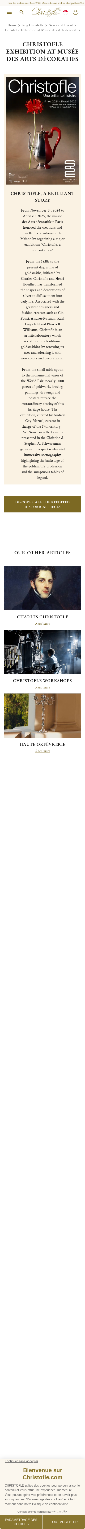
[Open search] (21, 12)
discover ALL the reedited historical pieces (42, 504)
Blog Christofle (32, 25)
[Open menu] (9, 12)
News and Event (61, 25)
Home (12, 25)
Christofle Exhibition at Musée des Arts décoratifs (42, 30)
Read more (42, 624)
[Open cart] (75, 12)
